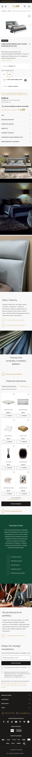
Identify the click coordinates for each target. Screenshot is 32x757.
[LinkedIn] (28, 722)
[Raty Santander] (16, 739)
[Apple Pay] (7, 743)
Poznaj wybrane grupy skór (15, 320)
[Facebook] (4, 722)
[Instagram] (8, 722)
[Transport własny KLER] (19, 730)
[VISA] (23, 739)
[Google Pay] (13, 743)
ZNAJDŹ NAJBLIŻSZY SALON (8, 1)
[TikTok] (12, 722)
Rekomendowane (9, 386)
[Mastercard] (28, 739)
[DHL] (12, 730)
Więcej (29, 667)
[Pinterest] (20, 722)
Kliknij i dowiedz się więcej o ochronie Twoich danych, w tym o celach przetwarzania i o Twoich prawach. (14, 685)
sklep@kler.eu (24, 713)
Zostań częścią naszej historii (16, 635)
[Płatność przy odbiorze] (24, 743)
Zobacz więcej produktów (13, 374)
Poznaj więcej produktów (13, 511)
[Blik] (3, 739)
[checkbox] (5, 416)
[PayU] (8, 739)
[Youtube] (16, 722)
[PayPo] (19, 743)
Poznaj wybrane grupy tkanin (16, 325)
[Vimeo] (24, 722)
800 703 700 (10, 713)
